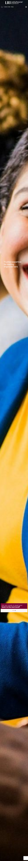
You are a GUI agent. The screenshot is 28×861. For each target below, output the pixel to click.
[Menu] (25, 7)
